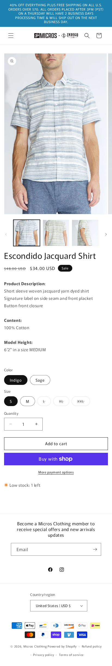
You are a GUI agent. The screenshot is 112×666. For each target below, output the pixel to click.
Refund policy (92, 646)
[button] (11, 36)
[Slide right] (106, 234)
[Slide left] (6, 234)
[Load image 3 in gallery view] (56, 233)
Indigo (16, 380)
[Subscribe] (95, 549)
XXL (83, 402)
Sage (40, 380)
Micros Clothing (35, 646)
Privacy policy (43, 654)
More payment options (56, 472)
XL (64, 402)
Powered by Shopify (62, 646)
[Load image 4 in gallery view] (85, 233)
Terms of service (71, 654)
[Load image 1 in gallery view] (26, 233)
